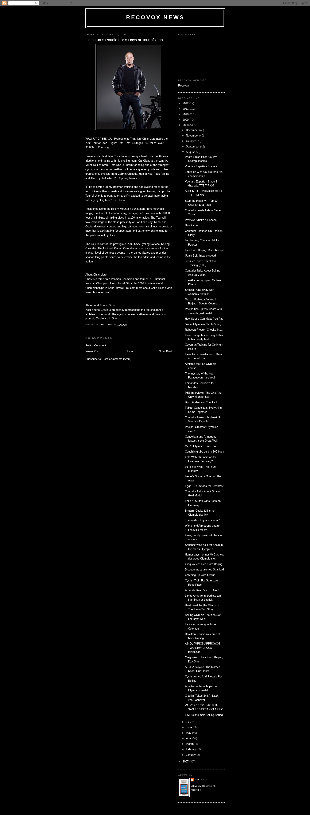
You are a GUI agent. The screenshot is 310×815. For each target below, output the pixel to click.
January (191, 754)
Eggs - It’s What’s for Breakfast (204, 486)
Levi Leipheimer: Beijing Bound (204, 714)
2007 (186, 761)
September (193, 146)
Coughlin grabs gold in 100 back (204, 451)
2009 (186, 119)
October (191, 141)
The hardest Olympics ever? (202, 520)
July (189, 721)
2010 (186, 114)
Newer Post (92, 351)
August (190, 152)
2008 (186, 125)
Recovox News (155, 17)
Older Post (165, 351)
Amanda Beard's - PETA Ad (201, 590)
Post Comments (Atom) (116, 359)
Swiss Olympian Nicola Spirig (203, 324)
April (189, 738)
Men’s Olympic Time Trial (200, 446)
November (192, 135)
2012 (186, 103)
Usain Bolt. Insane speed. (201, 255)
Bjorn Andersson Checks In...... (204, 402)
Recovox (183, 85)
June (189, 727)
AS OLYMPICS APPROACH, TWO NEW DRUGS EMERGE (203, 647)
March (190, 743)
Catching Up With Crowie (200, 575)
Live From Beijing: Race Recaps (204, 250)
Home (129, 351)
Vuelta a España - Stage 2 (201, 166)
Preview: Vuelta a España (201, 220)
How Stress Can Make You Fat (204, 318)
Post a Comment (95, 345)
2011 (186, 108)
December (192, 130)
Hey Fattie (191, 225)
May (189, 732)
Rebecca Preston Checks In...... (204, 329)
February (192, 749)
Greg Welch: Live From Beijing (203, 564)
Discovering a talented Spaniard (204, 569)
